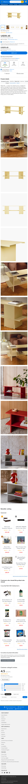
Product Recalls (4, 748)
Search (25, 697)
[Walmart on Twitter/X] (4, 773)
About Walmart (4, 715)
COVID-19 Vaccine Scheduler (7, 740)
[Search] (22, 2)
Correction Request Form (8, 660)
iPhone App (3, 766)
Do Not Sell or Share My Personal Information (10, 761)
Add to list (8, 73)
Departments (5, 4)
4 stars (2, 685)
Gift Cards (3, 736)
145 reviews (10, 32)
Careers (2, 717)
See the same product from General (20, 576)
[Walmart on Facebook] (2, 773)
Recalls (2, 744)
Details (11, 70)
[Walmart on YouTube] (7, 773)
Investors (3, 720)
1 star (2, 690)
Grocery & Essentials (23, 4)
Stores (2, 730)
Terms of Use (3, 754)
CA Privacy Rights (4, 758)
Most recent (8, 694)
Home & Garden (13, 83)
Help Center (21, 707)
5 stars (2, 684)
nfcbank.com (12, 41)
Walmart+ (3, 734)
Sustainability (3, 722)
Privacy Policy (4, 756)
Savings (15, 4)
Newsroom (3, 718)
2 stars (2, 688)
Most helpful (4, 697)
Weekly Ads (19, 708)
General (18, 83)
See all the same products (22, 649)
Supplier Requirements (5, 724)
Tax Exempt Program (5, 749)
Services (11, 4)
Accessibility (3, 746)
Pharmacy (3, 742)
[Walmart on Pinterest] (9, 773)
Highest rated (16, 694)
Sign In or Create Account (11, 707)
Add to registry (21, 73)
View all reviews (5, 679)
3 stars (2, 687)
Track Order (10, 708)
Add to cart (14, 53)
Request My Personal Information (7, 759)
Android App (3, 768)
